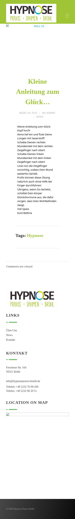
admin (50, 112)
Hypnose (35, 235)
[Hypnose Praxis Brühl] (31, 13)
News (39, 116)
